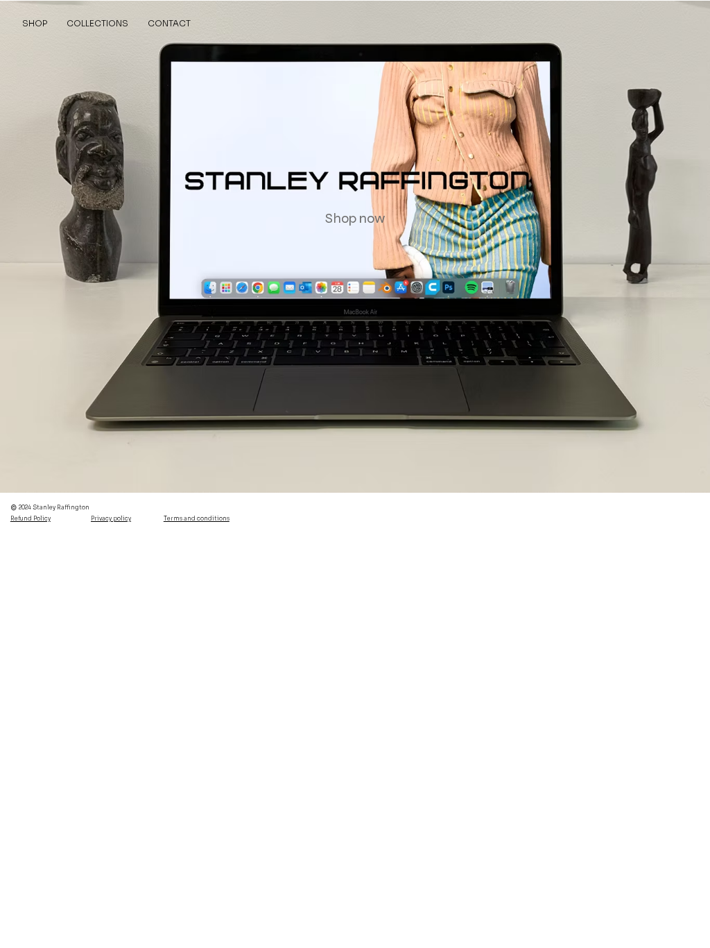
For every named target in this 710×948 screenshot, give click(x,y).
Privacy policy (111, 518)
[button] (97, 23)
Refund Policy (30, 518)
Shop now (355, 218)
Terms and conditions (197, 518)
